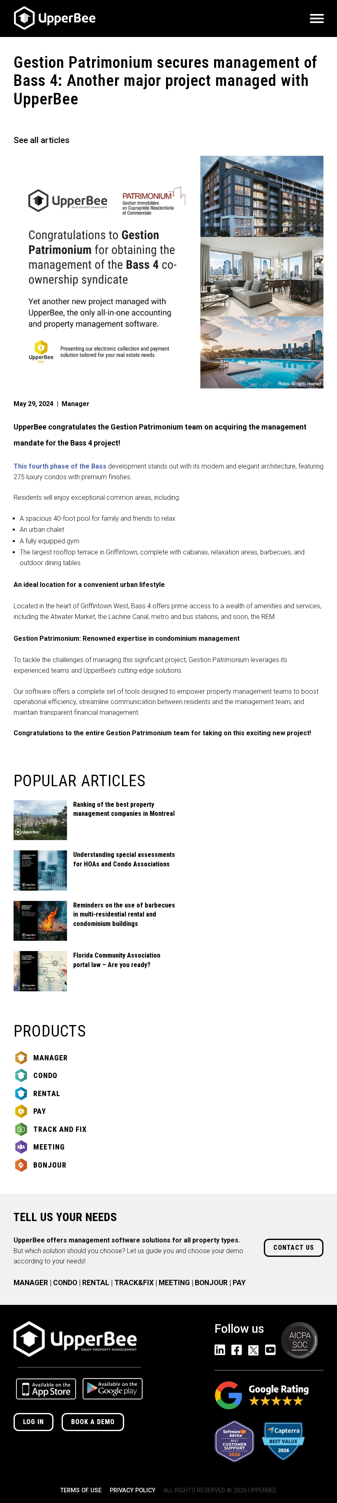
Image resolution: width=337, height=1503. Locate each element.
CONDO (65, 1283)
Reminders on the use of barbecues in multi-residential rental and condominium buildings (124, 914)
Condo (45, 1075)
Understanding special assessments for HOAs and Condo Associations (124, 859)
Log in (33, 1422)
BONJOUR (211, 1283)
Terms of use (81, 1490)
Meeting (49, 1147)
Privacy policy (132, 1490)
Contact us (293, 1247)
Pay (39, 1111)
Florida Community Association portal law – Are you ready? (116, 959)
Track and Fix (60, 1129)
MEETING (174, 1283)
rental (46, 1093)
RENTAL (95, 1283)
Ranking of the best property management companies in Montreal (124, 809)
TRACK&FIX (134, 1283)
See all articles (41, 140)
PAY (239, 1283)
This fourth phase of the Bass (60, 466)
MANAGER (31, 1283)
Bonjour (50, 1165)
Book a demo (93, 1422)
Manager (50, 1057)
